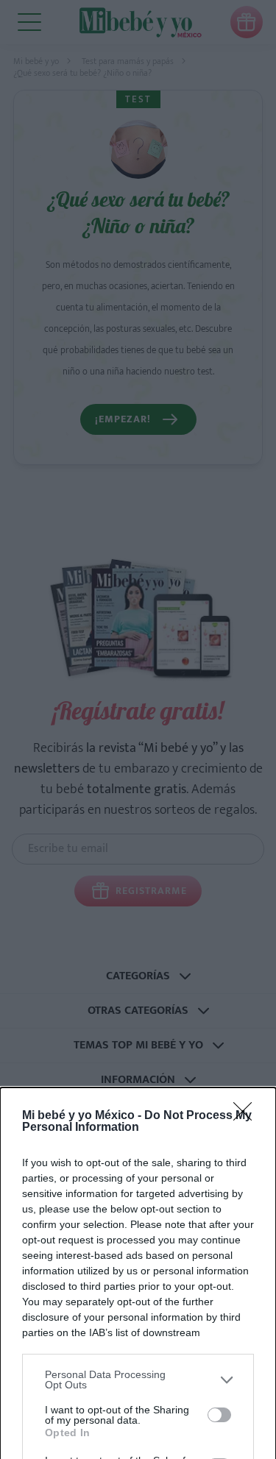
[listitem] (138, 1379)
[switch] (219, 1414)
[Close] (247, 1116)
